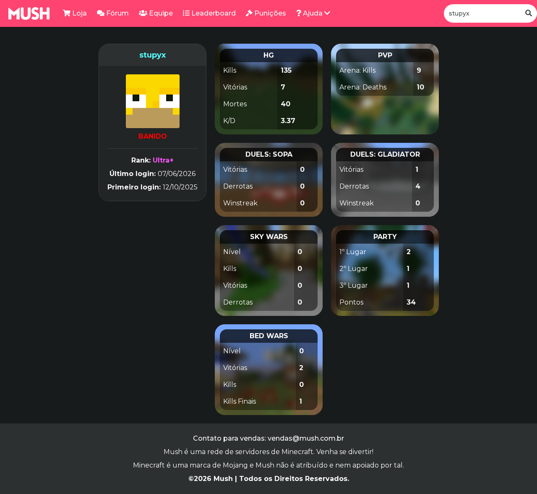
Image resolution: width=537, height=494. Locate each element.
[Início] (29, 13)
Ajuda (312, 13)
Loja (78, 13)
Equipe (160, 13)
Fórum (116, 13)
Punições (269, 13)
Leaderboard (213, 13)
